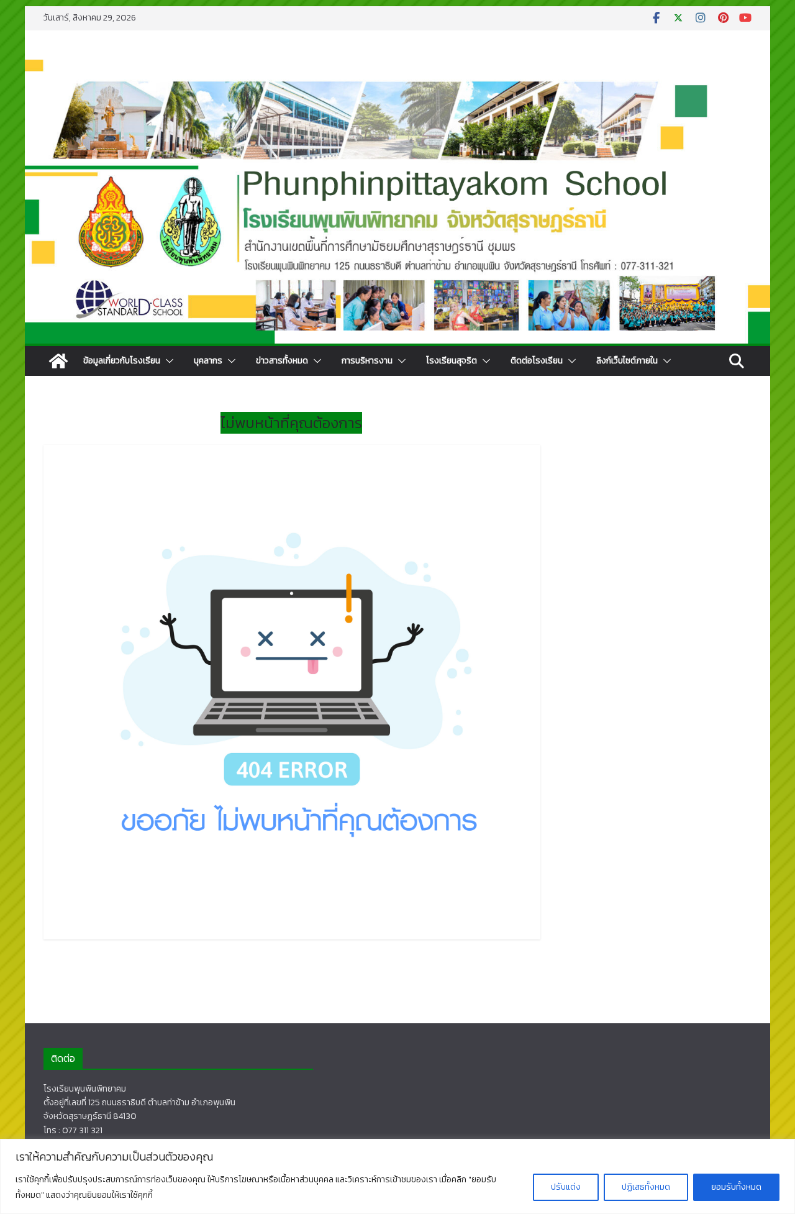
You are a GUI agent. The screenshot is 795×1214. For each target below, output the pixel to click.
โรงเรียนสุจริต (451, 360)
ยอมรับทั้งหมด (736, 1186)
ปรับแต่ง (566, 1186)
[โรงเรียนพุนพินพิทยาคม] (58, 361)
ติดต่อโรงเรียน (537, 360)
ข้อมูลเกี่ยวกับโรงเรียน (121, 360)
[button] (167, 361)
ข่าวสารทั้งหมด (282, 360)
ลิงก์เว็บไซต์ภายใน (627, 360)
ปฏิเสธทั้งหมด (646, 1186)
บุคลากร (208, 360)
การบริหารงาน (367, 360)
